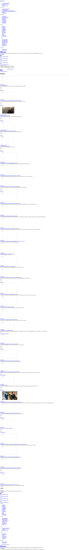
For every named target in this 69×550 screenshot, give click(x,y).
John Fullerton (2, 390)
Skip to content (2, 0)
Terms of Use (4, 537)
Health (3, 34)
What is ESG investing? (3, 385)
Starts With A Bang (5, 40)
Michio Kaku (4, 16)
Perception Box (4, 44)
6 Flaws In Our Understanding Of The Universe (9, 11)
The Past (3, 31)
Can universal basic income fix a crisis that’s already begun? (9, 343)
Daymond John (2, 472)
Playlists (3, 4)
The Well (3, 43)
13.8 (3, 46)
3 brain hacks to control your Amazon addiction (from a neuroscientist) (10, 100)
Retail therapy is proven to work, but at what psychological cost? (10, 456)
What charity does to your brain (5, 115)
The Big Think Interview (6, 3)
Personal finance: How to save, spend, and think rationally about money (11, 277)
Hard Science (4, 35)
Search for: (2, 65)
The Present (2, 99)
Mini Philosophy (4, 41)
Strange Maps (4, 45)
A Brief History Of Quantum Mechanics (8, 10)
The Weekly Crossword (5, 544)
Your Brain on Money (3, 114)
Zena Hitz (3, 18)
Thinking (3, 27)
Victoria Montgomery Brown (4, 333)
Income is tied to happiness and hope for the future (7, 266)
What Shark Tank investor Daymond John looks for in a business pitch (10, 467)
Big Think (1, 105)
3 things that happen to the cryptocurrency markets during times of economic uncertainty (13, 444)
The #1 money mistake (3, 85)
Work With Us (4, 534)
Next (3, 486)
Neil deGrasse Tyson (5, 17)
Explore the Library (5, 5)
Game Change (4, 13)
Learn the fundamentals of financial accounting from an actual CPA (10, 175)
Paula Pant (2, 90)
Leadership (4, 28)
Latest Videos (2, 84)
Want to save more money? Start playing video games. (8, 130)
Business (3, 26)
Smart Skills (4, 29)
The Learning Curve (5, 520)
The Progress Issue (5, 9)
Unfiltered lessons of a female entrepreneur (6, 330)
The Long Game (4, 42)
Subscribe (5, 71)
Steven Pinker (4, 19)
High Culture (4, 30)
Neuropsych (2, 227)
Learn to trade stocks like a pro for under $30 (7, 306)
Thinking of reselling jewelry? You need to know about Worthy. (9, 360)
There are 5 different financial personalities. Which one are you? (9, 484)
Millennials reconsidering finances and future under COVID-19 (9, 228)
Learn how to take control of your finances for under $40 (8, 319)
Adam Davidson (2, 432)
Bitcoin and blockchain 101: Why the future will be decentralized (10, 186)
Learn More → (2, 54)
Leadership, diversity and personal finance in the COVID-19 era (9, 371)
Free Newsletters (4, 49)
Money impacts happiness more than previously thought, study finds (10, 203)
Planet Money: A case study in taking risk (6, 428)
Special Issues (4, 36)
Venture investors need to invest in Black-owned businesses (9, 294)
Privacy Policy (4, 536)
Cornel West (4, 22)
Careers (3, 538)
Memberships (4, 50)
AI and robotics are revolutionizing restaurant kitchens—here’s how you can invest (12, 241)
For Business (2, 71)
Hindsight (3, 12)
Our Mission (4, 533)
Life (2, 33)
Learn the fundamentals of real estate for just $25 (7, 253)
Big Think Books (4, 39)
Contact (3, 535)
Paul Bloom (4, 20)
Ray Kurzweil (4, 21)
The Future (2, 185)
